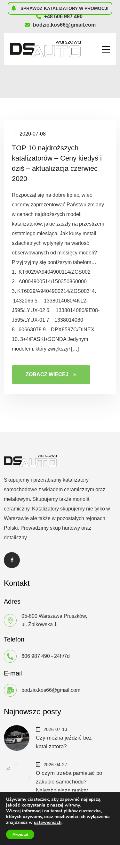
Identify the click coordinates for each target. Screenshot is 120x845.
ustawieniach (47, 822)
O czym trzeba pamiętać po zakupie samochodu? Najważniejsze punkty (69, 781)
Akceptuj (20, 834)
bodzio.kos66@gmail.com (64, 25)
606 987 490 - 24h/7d (45, 656)
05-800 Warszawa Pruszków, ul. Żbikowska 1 (54, 620)
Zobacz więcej (47, 374)
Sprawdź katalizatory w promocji (63, 8)
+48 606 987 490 (63, 16)
